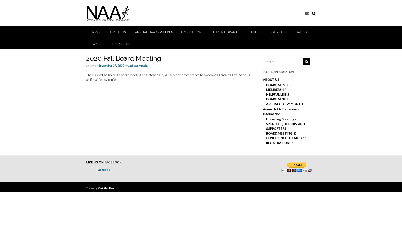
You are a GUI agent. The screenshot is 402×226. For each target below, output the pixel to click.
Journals (278, 32)
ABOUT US (118, 32)
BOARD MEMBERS (279, 85)
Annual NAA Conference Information (168, 32)
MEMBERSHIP (276, 89)
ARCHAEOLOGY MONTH (284, 104)
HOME (95, 32)
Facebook (103, 169)
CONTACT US (120, 44)
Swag (95, 44)
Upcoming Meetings (281, 119)
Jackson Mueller (138, 65)
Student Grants (225, 32)
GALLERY (302, 32)
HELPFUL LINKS (277, 94)
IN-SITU (255, 32)
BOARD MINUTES (279, 99)
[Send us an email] (307, 13)
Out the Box (106, 188)
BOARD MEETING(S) (281, 133)
